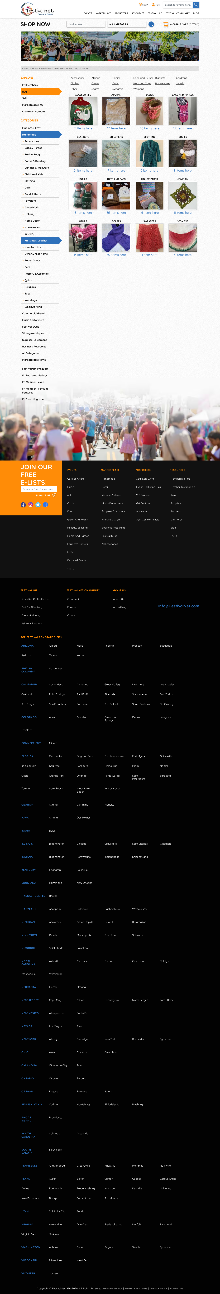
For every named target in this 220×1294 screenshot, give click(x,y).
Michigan (28, 922)
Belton (80, 1178)
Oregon (27, 1091)
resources (137, 13)
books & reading (35, 161)
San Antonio (84, 1198)
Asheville (54, 961)
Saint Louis (83, 948)
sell (24, 98)
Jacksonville (28, 765)
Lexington (55, 869)
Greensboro (139, 961)
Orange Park (56, 775)
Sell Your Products (32, 623)
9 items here (116, 170)
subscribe (44, 495)
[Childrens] (116, 153)
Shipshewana (140, 856)
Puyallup (110, 1247)
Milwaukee (55, 1260)
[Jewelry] (183, 195)
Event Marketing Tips (148, 486)
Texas (25, 1178)
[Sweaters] (149, 238)
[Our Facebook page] (23, 504)
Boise (52, 830)
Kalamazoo (139, 922)
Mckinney (165, 1188)
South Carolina (28, 1135)
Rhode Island (26, 1119)
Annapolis (55, 909)
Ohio (25, 1052)
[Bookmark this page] (45, 504)
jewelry (29, 234)
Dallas (25, 1188)
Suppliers (176, 503)
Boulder (81, 717)
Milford (53, 743)
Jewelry (180, 83)
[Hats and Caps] (116, 195)
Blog (196, 13)
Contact (72, 615)
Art (69, 495)
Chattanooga (57, 1165)
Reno (80, 1026)
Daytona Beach (86, 756)
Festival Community (178, 13)
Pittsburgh (138, 1104)
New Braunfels (30, 1198)
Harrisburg (83, 1104)
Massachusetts (31, 895)
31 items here (83, 170)
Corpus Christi (168, 1178)
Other (74, 88)
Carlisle (53, 1104)
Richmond (166, 1224)
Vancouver (55, 668)
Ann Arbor (55, 922)
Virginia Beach (29, 1234)
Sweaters (117, 88)
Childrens (181, 77)
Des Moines (84, 817)
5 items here (183, 255)
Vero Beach (56, 788)
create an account (33, 111)
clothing (30, 181)
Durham (109, 961)
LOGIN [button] (145, 5)
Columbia (55, 1133)
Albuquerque (56, 1013)
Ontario (27, 1078)
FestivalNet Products (35, 368)
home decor (32, 220)
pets (27, 267)
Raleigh (164, 961)
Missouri (28, 948)
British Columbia (28, 670)
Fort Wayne (84, 856)
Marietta (109, 804)
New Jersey (30, 1000)
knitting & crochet (36, 240)
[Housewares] (149, 195)
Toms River (166, 1000)
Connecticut (31, 743)
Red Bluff (82, 694)
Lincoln (53, 987)
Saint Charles (140, 843)
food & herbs (33, 194)
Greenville (82, 1133)
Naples (164, 765)
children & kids (34, 174)
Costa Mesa (56, 684)
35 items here (116, 213)
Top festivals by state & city (41, 637)
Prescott (137, 645)
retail (105, 486)
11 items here (183, 213)
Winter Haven (112, 788)
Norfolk (136, 1224)
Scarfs (95, 88)
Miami (135, 765)
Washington (30, 1247)
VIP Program (143, 495)
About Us (119, 590)
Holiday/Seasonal (77, 527)
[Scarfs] (116, 238)
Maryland (29, 909)
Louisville (82, 869)
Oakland (26, 694)
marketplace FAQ (32, 104)
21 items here (83, 128)
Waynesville (28, 973)
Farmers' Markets (77, 543)
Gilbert (53, 645)
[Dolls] (83, 195)
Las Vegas (55, 1026)
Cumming (82, 804)
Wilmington (55, 973)
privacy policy (158, 1288)
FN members (30, 85)
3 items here (149, 170)
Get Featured (143, 503)
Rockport (54, 1198)
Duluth (53, 935)
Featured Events (76, 560)
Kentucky (28, 869)
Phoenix (109, 645)
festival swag (30, 326)
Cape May (55, 1000)
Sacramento (139, 694)
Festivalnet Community (83, 590)
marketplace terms (136, 1288)
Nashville (165, 1165)
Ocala (25, 775)
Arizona (27, 645)
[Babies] (149, 111)
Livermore (138, 684)
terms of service (112, 1288)
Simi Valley (166, 704)
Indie (70, 552)
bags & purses (33, 147)
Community (74, 599)
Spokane (165, 1247)
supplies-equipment (34, 339)
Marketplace (103, 13)
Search (71, 568)
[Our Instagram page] (30, 504)
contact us (176, 1288)
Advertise (141, 511)
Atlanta (53, 804)
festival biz (155, 13)
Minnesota (29, 935)
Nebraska (28, 987)
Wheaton (165, 843)
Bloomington (56, 843)
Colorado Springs (110, 719)
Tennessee (29, 1165)
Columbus (111, 1052)
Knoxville (110, 1165)
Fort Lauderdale (114, 756)
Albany (53, 1039)
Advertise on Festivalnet (35, 599)
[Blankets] (83, 153)
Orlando (82, 775)
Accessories (78, 77)
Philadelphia (112, 1104)
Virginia (27, 1224)
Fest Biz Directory (31, 607)
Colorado (29, 717)
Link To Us (177, 519)
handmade (29, 134)
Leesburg (82, 765)
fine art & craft (32, 128)
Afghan (95, 77)
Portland (82, 1091)
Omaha (81, 987)
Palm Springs (57, 694)
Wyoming (28, 1273)
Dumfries (82, 1224)
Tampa (25, 788)
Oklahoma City (58, 1065)
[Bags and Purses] (183, 111)
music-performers (33, 320)
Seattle (136, 1247)
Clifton (80, 1000)
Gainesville (166, 756)
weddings (31, 300)
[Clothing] (149, 153)
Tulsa (80, 1065)
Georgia (27, 804)
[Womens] (183, 238)
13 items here (83, 255)
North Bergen (140, 1000)
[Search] (196, 5)
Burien (80, 1247)
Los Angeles (167, 684)
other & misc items (36, 253)
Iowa (25, 817)
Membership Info (180, 478)
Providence (55, 1117)
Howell (109, 922)
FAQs (174, 535)
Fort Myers (138, 756)
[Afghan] (116, 111)
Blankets (160, 77)
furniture (30, 200)
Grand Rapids (85, 922)
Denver (136, 717)
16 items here (149, 213)
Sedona (26, 655)
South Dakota (26, 1151)
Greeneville (83, 1165)
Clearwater (55, 756)
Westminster (139, 909)
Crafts (71, 503)
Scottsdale (166, 645)
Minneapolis (84, 935)
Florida (27, 756)
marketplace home (34, 359)
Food (70, 511)
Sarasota (165, 775)
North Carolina (28, 962)
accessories (32, 141)
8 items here (183, 170)
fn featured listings (35, 375)
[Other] (83, 238)
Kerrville (137, 1188)
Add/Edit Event (145, 478)
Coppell (136, 1178)
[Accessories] (83, 111)
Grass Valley (112, 684)
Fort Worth (55, 1188)
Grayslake (111, 843)
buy (24, 91)
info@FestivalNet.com (178, 605)
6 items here (83, 213)
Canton (109, 1178)
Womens (138, 88)
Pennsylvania (31, 1104)
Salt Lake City (57, 1211)
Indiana (27, 856)
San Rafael (111, 704)
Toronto (81, 1078)
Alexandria (55, 1224)
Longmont (166, 717)
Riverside (110, 694)
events (88, 13)
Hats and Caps (142, 83)
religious (30, 286)
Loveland (27, 730)
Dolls (115, 83)
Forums (71, 607)
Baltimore (82, 909)
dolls (28, 187)
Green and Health (77, 519)
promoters (121, 13)
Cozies (95, 83)
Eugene (53, 1091)
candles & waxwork (37, 167)
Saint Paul (110, 935)
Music (70, 486)
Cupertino (82, 684)
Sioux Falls (55, 1149)
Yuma (80, 655)
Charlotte (82, 961)
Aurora (53, 717)
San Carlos (166, 694)
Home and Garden (78, 535)
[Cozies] (183, 153)
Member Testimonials (183, 486)
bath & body (32, 154)
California (29, 684)
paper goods (33, 260)
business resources (34, 346)
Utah (25, 1211)
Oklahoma (29, 1065)
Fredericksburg (86, 1188)
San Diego (27, 704)
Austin (52, 1178)
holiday (29, 214)
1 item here (149, 255)
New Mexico (30, 1013)
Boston (53, 895)
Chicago (81, 843)
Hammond (55, 882)
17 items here (116, 128)
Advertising (119, 607)
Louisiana (28, 882)
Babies (116, 77)
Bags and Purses (143, 77)
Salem (108, 1091)
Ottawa (53, 1078)
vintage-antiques (33, 333)
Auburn (53, 1247)
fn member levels (33, 382)
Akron (52, 1052)
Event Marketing (31, 615)
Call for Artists (75, 478)
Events (72, 469)
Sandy (80, 1211)
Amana (53, 817)
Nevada (26, 1026)
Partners (176, 511)
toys (27, 293)
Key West (54, 765)
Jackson (54, 1273)
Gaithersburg (112, 909)
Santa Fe (82, 1013)
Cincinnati (82, 1052)
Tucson (53, 655)
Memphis (137, 1165)
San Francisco (57, 704)
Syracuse (165, 1039)
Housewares (162, 83)
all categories (30, 353)
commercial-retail (33, 313)
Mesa (80, 645)
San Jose (82, 704)
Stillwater (137, 935)
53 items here (149, 128)
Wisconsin (29, 1260)
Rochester (138, 1039)
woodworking (33, 306)
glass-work (32, 207)
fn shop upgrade (33, 399)
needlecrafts (33, 247)
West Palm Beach (83, 790)
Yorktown (54, 1234)
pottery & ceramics (37, 273)
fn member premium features (35, 390)
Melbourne (111, 765)
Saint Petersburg (138, 777)
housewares (32, 227)
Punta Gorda (112, 775)
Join (173, 495)
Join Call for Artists (147, 519)
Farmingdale (112, 1000)
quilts (28, 280)
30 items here (116, 255)
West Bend (83, 1260)
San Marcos (112, 1198)
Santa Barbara (141, 704)
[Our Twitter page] (38, 504)
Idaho (25, 830)
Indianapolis (112, 856)
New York (28, 1039)
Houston (110, 1188)
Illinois (27, 843)
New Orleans (84, 882)
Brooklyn (82, 1039)
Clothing (75, 83)
